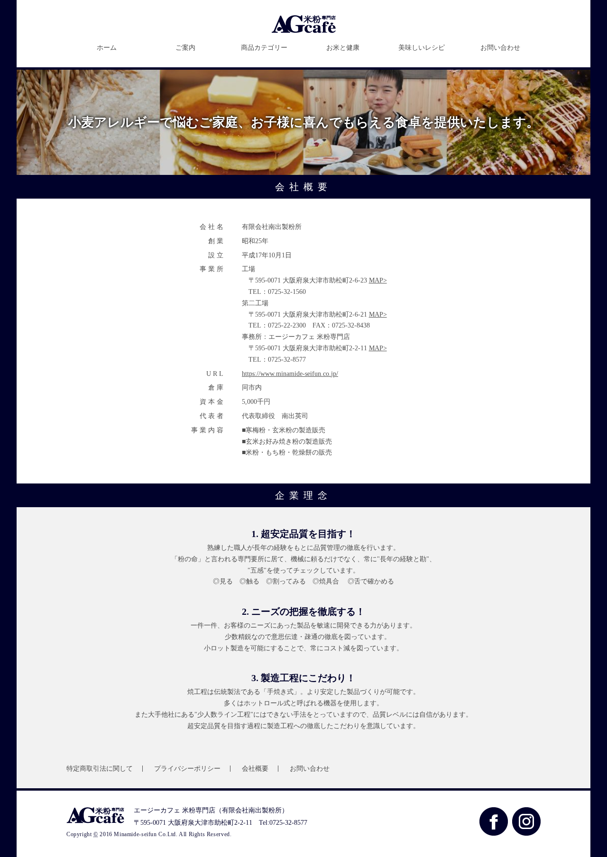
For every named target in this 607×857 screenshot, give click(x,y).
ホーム (107, 47)
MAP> (378, 280)
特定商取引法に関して (99, 768)
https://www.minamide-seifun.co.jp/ (290, 373)
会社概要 (255, 768)
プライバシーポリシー (187, 768)
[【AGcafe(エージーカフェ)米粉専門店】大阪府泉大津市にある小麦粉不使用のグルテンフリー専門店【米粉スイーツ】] (304, 31)
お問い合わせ (500, 47)
